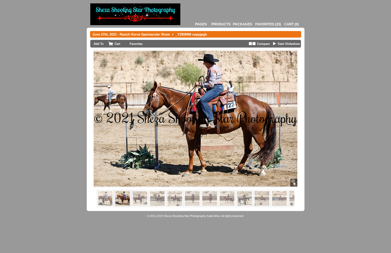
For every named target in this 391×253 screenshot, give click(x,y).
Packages (242, 24)
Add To (99, 44)
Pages (201, 24)
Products (221, 24)
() (268, 24)
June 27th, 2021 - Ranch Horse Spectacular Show (131, 34)
